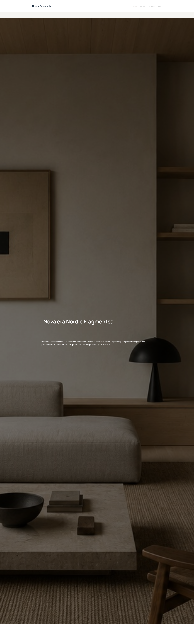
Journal (142, 6)
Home (135, 6)
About (159, 6)
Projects (151, 6)
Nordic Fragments (42, 6)
